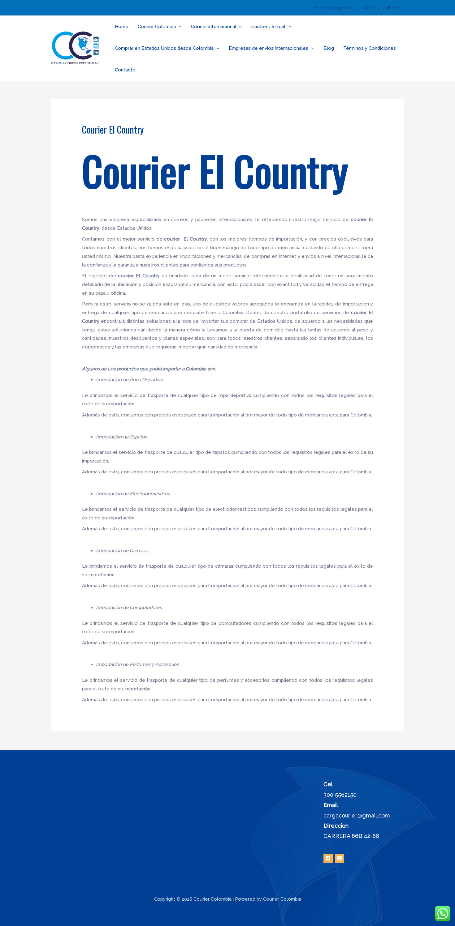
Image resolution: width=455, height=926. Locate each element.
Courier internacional (213, 26)
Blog (328, 48)
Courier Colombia (157, 26)
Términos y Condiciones (369, 48)
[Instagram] (339, 858)
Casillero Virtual (268, 26)
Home (121, 26)
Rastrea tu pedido (333, 8)
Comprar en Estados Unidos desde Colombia (164, 48)
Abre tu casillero (381, 8)
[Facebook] (328, 858)
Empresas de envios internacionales (268, 48)
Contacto (125, 70)
